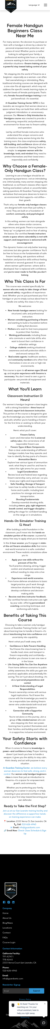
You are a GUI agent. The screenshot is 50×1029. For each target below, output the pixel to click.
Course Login (9, 942)
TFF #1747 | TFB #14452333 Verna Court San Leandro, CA (19, 958)
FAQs (5, 937)
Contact (7, 932)
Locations (7, 928)
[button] (33, 5)
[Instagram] (8, 902)
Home (5, 913)
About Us (7, 918)
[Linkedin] (13, 902)
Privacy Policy (25, 999)
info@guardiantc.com (29, 827)
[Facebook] (4, 902)
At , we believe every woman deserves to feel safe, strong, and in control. (25, 771)
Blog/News (8, 923)
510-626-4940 (29, 824)
